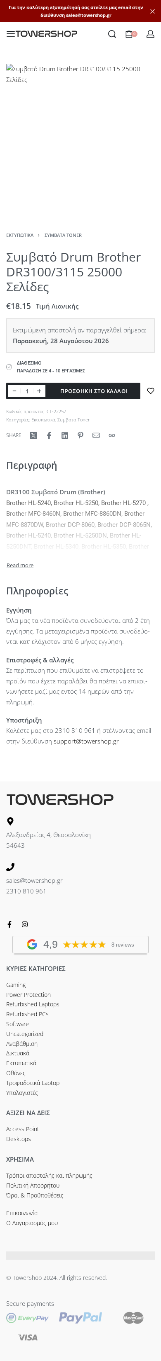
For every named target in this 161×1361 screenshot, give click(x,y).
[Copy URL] (112, 435)
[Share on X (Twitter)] (33, 435)
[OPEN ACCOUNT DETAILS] (150, 34)
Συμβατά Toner (63, 235)
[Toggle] (20, 565)
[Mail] (96, 435)
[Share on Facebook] (49, 435)
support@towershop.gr (86, 741)
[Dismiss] (152, 11)
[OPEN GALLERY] (80, 138)
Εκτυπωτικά (19, 235)
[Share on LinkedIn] (65, 435)
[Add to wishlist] (151, 391)
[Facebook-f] (9, 924)
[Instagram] (24, 924)
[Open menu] (10, 33)
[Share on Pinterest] (80, 435)
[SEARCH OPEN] (112, 34)
